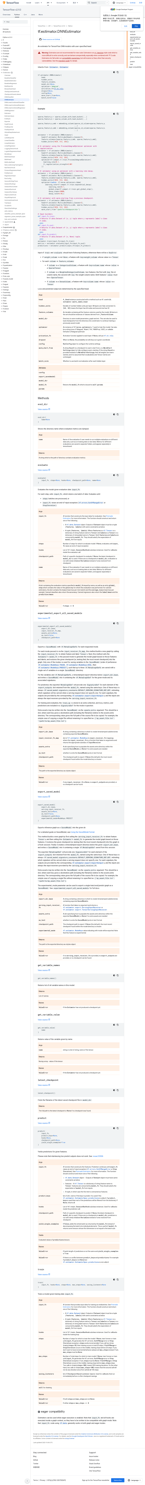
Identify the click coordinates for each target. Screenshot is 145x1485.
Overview (6, 15)
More (41, 15)
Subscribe (118, 1480)
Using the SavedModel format (82, 832)
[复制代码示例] (118, 72)
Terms (35, 1480)
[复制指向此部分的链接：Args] (44, 295)
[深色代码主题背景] (114, 72)
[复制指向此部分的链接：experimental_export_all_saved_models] (84, 613)
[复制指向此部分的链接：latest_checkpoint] (60, 1080)
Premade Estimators (83, 1171)
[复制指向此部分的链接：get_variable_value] (62, 1014)
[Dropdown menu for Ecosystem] (68, 2)
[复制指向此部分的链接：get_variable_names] (62, 965)
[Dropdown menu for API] (52, 2)
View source (43, 409)
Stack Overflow (94, 1464)
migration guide (64, 61)
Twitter (35, 1464)
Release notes (94, 1460)
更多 (74, 3)
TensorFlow (41, 26)
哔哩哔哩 (36, 1467)
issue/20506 (98, 1156)
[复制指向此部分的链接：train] (46, 1269)
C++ (25, 15)
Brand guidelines (95, 1467)
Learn (37, 3)
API (48, 3)
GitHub (132, 3)
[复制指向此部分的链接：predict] (48, 1118)
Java (33, 15)
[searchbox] (15, 22)
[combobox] (98, 3)
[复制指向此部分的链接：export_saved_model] (62, 792)
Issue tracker (93, 1456)
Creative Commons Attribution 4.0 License (94, 1434)
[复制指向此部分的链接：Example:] (47, 108)
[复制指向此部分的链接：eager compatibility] (67, 1411)
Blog (34, 1456)
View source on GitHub (51, 39)
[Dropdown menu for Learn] (42, 2)
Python (17, 15)
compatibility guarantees (71, 58)
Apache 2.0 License (52, 1436)
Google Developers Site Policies (82, 1436)
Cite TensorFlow (95, 1471)
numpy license (69, 1438)
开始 (136, 26)
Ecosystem (61, 3)
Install (28, 3)
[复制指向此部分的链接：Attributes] (48, 368)
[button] (15, 40)
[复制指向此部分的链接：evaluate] (50, 465)
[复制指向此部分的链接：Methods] (51, 398)
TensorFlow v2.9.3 (12, 9)
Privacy (42, 1480)
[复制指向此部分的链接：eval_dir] (50, 404)
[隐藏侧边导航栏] (27, 1481)
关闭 (125, 26)
